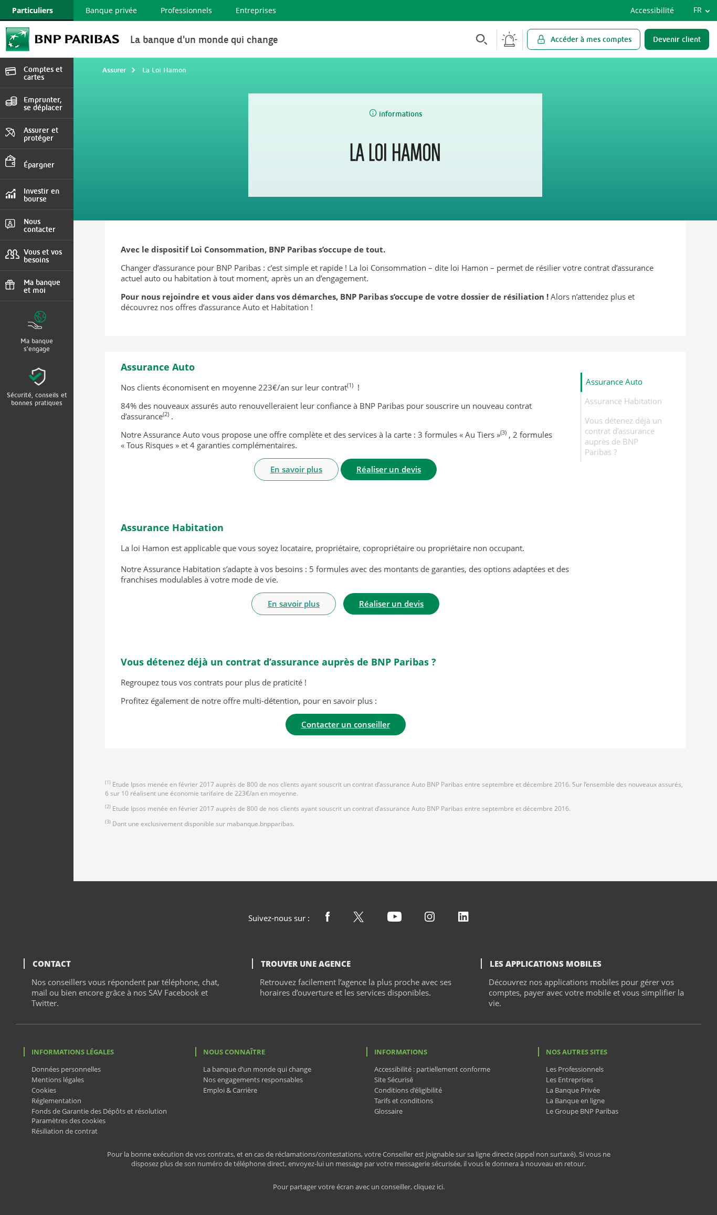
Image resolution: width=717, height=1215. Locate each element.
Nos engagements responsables (253, 1079)
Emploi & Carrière (230, 1090)
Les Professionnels (575, 1069)
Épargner (39, 164)
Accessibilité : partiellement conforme (432, 1069)
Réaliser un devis (388, 469)
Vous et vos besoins (43, 255)
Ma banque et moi (42, 286)
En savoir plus (296, 469)
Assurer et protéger (41, 133)
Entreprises (256, 10)
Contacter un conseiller (345, 724)
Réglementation (56, 1100)
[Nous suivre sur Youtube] (394, 918)
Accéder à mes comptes (591, 39)
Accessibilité (652, 10)
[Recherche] (478, 39)
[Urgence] (510, 39)
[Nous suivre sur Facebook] (327, 918)
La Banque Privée (573, 1090)
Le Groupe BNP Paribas (582, 1111)
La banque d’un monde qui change (257, 1069)
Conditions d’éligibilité (408, 1090)
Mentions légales (57, 1079)
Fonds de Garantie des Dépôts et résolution (99, 1111)
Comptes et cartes (43, 73)
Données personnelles (66, 1069)
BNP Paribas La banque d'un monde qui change (62, 39)
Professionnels (186, 10)
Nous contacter (40, 225)
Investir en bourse (41, 194)
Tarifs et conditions (403, 1100)
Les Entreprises (569, 1079)
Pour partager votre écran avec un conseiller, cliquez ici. (359, 1186)
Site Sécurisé (393, 1079)
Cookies (43, 1090)
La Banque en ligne (575, 1100)
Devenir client (677, 39)
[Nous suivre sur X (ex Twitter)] (358, 919)
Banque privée (111, 10)
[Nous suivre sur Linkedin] (463, 918)
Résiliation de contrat (64, 1131)
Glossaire (388, 1111)
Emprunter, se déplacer (43, 103)
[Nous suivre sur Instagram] (430, 918)
